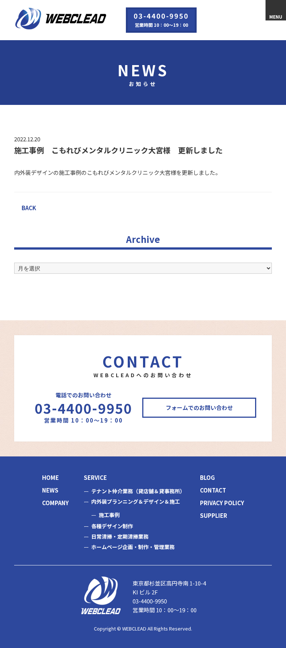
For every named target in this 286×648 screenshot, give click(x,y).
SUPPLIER (213, 515)
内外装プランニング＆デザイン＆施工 (135, 501)
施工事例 (109, 515)
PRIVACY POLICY (222, 503)
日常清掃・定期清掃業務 (120, 536)
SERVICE (95, 477)
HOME (50, 477)
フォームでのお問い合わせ (199, 407)
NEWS (50, 490)
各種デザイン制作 (112, 526)
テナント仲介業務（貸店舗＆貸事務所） (138, 491)
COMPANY (55, 503)
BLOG (207, 477)
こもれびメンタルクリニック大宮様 (131, 172)
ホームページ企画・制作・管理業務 (133, 547)
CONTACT (213, 490)
